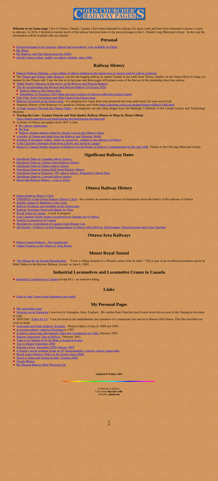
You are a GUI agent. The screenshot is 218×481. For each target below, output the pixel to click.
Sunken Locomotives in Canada (36, 220)
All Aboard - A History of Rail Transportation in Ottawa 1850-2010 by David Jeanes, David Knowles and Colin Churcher (91, 227)
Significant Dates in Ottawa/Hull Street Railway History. (51, 169)
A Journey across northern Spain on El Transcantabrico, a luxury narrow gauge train (67, 350)
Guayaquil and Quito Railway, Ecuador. (41, 326)
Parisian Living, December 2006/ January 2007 (46, 347)
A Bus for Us (39, 319)
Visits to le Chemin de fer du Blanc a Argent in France (50, 340)
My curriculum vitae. (29, 308)
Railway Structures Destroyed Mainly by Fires (45, 209)
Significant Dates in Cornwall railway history (44, 176)
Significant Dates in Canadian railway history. (44, 159)
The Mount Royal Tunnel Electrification (42, 260)
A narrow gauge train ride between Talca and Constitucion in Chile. (58, 333)
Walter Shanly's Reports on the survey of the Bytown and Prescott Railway (62, 83)
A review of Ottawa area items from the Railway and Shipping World (59, 136)
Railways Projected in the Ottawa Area (40, 101)
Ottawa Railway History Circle (35, 195)
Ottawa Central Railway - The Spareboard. (42, 242)
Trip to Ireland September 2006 (36, 343)
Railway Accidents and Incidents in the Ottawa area (48, 206)
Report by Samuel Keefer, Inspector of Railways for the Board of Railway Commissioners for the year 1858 (82, 147)
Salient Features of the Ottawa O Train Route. (44, 245)
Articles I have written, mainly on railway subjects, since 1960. (54, 57)
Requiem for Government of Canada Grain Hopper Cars (51, 223)
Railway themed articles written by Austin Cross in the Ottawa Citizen (61, 132)
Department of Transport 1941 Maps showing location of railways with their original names (76, 94)
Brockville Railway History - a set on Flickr (43, 180)
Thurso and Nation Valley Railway (43, 76)
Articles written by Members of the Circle (41, 202)
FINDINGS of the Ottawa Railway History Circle (47, 199)
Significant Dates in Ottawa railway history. (43, 166)
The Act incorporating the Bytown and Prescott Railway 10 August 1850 (61, 87)
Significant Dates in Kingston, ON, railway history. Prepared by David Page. (63, 173)
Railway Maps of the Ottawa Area (40, 90)
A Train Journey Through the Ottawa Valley (44, 108)
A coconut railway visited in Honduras (40, 329)
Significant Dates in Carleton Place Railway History (47, 162)
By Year (24, 129)
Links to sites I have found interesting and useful (46, 296)
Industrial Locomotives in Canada (37, 279)
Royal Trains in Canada (31, 213)
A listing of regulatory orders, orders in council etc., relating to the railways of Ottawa (69, 140)
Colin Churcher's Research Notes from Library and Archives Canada (58, 143)
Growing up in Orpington (32, 312)
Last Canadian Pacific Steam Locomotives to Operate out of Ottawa (58, 216)
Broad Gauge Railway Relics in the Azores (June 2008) (50, 354)
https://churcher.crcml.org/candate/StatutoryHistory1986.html (136, 104)
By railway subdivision (33, 125)
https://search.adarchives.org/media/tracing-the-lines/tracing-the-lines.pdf (61, 118)
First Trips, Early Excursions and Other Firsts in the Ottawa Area (56, 97)
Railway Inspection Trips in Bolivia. (39, 336)
